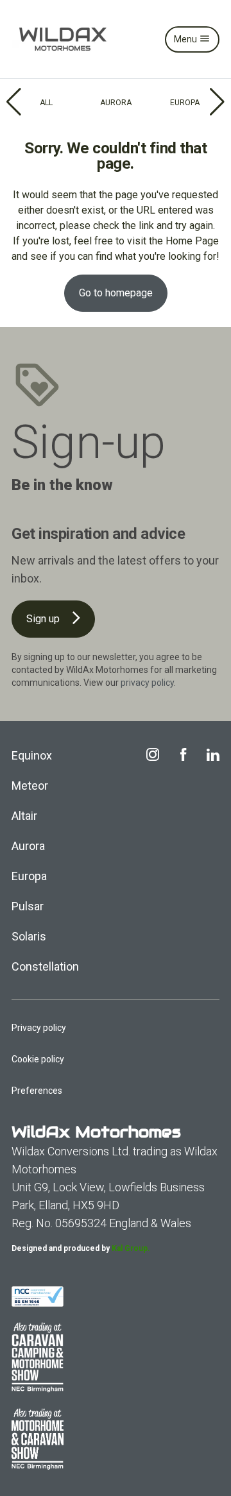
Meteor (30, 785)
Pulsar (28, 906)
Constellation (45, 966)
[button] (15, 102)
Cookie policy (38, 1059)
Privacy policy (39, 1028)
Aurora (28, 846)
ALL (46, 102)
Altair (24, 815)
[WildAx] (63, 39)
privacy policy (147, 682)
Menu (186, 39)
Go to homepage (116, 293)
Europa (29, 876)
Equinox (32, 755)
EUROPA (185, 102)
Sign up (44, 619)
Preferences (37, 1090)
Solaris (29, 936)
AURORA (116, 102)
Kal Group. (131, 1248)
